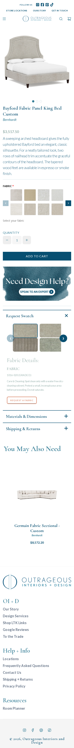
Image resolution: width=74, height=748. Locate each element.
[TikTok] (49, 730)
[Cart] (69, 19)
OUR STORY (39, 10)
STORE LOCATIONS (16, 10)
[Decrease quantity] (7, 240)
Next (63, 338)
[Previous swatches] (6, 203)
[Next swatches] (68, 203)
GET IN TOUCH (60, 10)
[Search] (61, 19)
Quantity (11, 232)
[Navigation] (4, 19)
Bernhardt (10, 120)
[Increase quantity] (27, 240)
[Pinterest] (41, 730)
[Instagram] (24, 730)
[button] (33, 101)
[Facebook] (33, 730)
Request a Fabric (21, 400)
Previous (10, 338)
